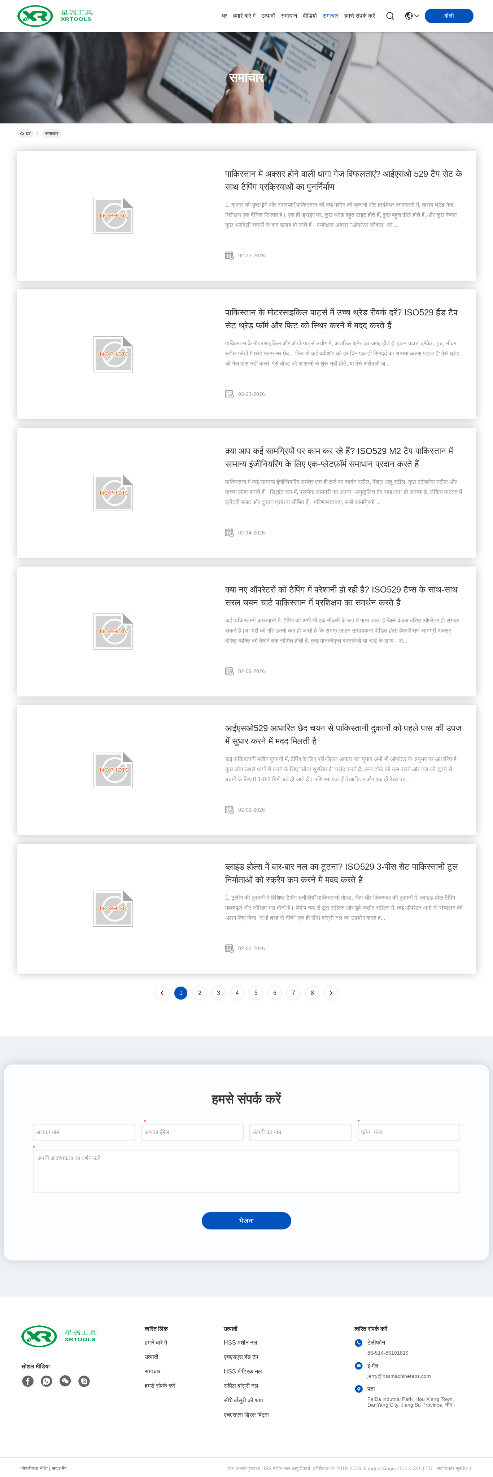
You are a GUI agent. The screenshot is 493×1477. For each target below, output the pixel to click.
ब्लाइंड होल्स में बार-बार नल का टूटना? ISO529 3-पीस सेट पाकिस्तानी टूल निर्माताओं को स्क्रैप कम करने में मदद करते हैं (341, 873)
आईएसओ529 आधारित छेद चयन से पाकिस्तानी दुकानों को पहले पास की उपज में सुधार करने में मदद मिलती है (343, 734)
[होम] (61, 1345)
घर (224, 16)
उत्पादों (268, 16)
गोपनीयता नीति (34, 1468)
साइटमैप (59, 1468)
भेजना (246, 1221)
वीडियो (310, 16)
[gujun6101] (84, 1381)
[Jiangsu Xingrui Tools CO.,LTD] (57, 16)
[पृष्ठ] (330, 993)
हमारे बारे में (244, 16)
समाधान (289, 16)
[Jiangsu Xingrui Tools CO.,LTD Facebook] (27, 1381)
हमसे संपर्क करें (359, 16)
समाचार (331, 16)
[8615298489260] (46, 1381)
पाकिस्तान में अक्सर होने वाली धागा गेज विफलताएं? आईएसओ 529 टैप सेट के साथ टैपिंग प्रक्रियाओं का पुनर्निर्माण (343, 180)
